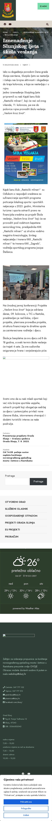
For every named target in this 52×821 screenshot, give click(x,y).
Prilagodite (26, 808)
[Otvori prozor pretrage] (47, 24)
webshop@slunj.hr (17, 674)
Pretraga (10, 476)
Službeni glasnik (16, 509)
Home (5, 32)
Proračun (11, 536)
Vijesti (15, 32)
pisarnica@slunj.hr (12, 698)
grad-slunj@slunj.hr (13, 694)
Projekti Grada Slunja (20, 522)
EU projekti (12, 529)
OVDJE (33, 666)
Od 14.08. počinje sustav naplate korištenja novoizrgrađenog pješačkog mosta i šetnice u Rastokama (17, 455)
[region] (26, 798)
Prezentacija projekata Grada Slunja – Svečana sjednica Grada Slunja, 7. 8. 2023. (18, 437)
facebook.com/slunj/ (13, 702)
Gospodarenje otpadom (21, 515)
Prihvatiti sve (26, 801)
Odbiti (26, 815)
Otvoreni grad (15, 502)
